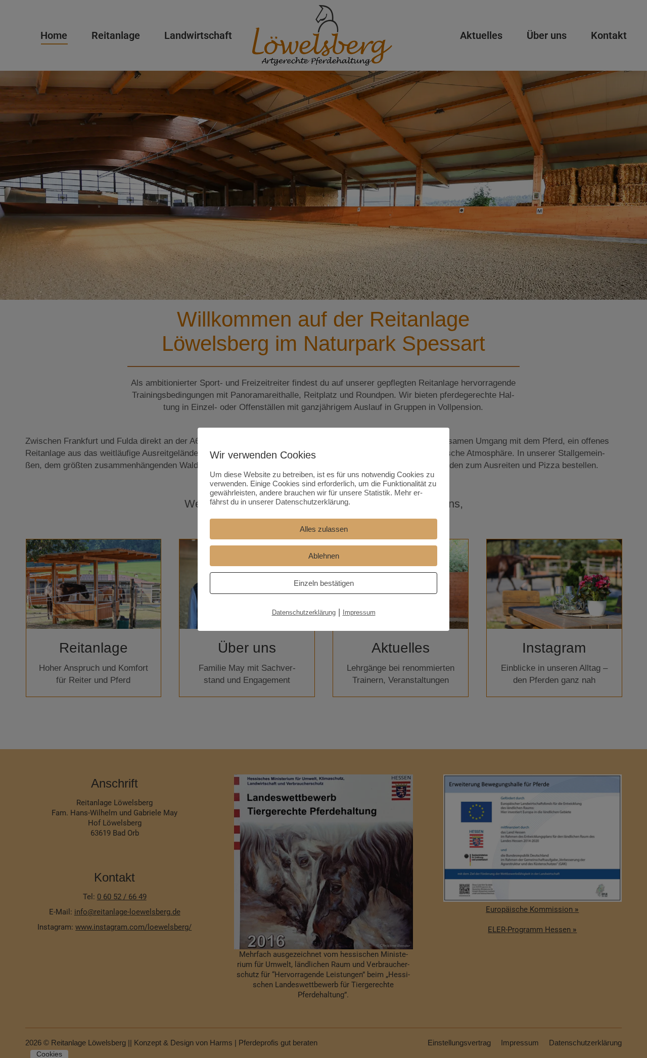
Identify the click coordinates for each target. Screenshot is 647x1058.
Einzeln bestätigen (324, 583)
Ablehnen (323, 555)
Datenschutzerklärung (304, 612)
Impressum (359, 612)
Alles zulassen (324, 529)
